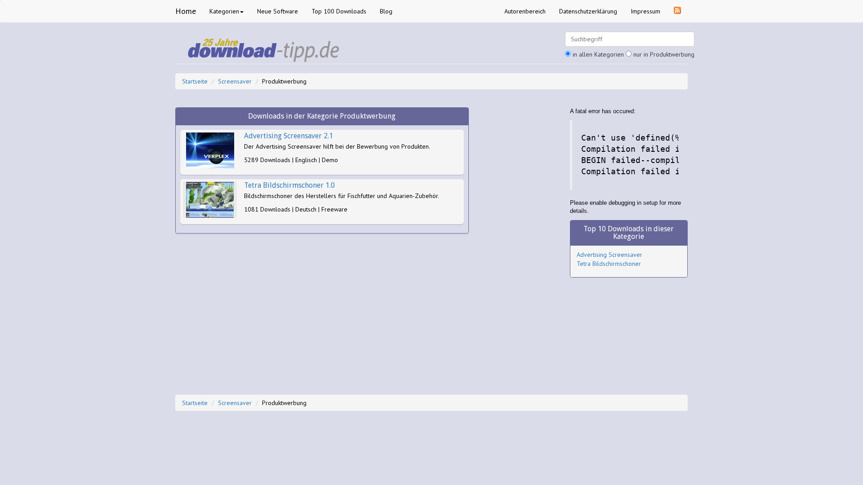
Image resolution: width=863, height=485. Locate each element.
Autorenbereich (525, 11)
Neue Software (277, 11)
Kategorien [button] (224, 11)
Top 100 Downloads (338, 11)
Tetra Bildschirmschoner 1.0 (289, 185)
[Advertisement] (519, 242)
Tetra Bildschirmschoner (609, 264)
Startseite (195, 81)
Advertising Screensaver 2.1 (288, 136)
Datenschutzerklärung (588, 11)
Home (185, 11)
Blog (386, 11)
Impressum (645, 11)
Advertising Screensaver (609, 255)
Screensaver (235, 81)
